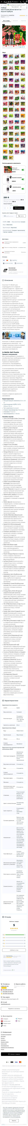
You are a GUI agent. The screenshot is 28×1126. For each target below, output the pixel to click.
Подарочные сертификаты (7, 1047)
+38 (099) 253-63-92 (7, 989)
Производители (5, 1045)
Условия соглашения (6, 1034)
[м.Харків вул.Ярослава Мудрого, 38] (14, 979)
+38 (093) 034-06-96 (7, 993)
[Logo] (7, 2)
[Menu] (1, 1)
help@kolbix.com (5, 1004)
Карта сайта (4, 1043)
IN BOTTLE (11, 15)
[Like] (12, 970)
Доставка (3, 1036)
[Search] (23, 2)
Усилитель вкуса (17, 187)
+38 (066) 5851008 (14, 1084)
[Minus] (5, 208)
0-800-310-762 (5, 986)
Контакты (3, 1040)
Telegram (20, 1018)
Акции (2, 1049)
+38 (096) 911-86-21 (8, 991)
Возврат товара (4, 1042)
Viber (19, 1021)
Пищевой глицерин (17, 177)
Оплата (3, 1038)
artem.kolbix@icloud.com (14, 1086)
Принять (14, 1120)
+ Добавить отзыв (14, 950)
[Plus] (10, 208)
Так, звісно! (15, 7)
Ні (20, 7)
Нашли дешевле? (8, 203)
